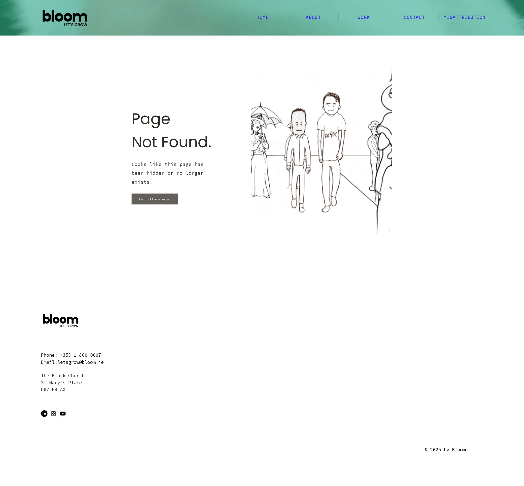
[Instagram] (53, 413)
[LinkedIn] (44, 413)
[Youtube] (62, 413)
